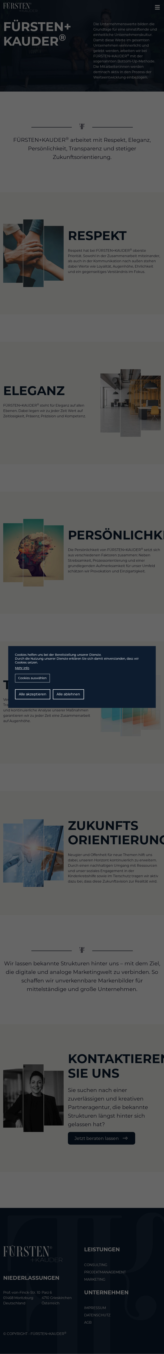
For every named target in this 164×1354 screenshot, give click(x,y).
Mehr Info (22, 668)
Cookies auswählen (32, 678)
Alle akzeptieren (32, 694)
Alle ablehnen (68, 694)
